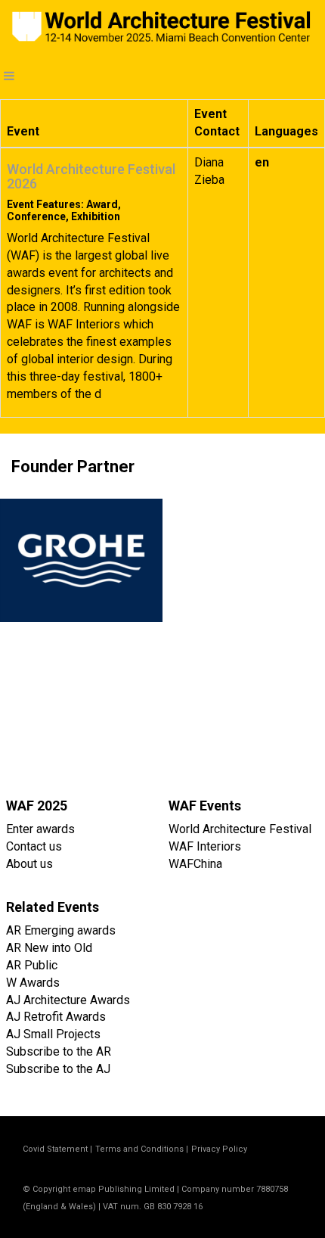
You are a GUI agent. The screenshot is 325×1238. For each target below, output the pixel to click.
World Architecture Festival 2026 (91, 176)
